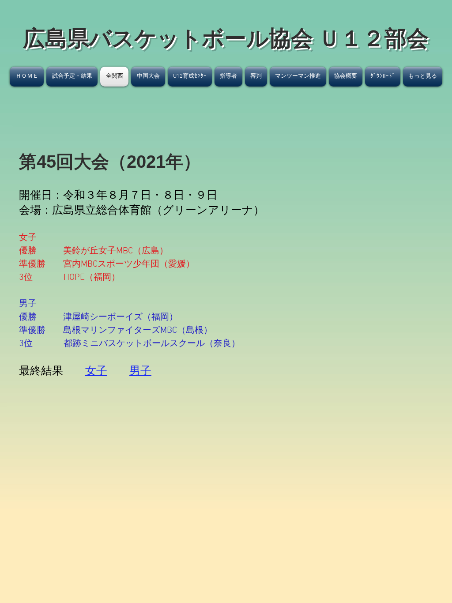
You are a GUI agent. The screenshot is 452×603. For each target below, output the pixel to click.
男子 (140, 371)
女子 (96, 371)
